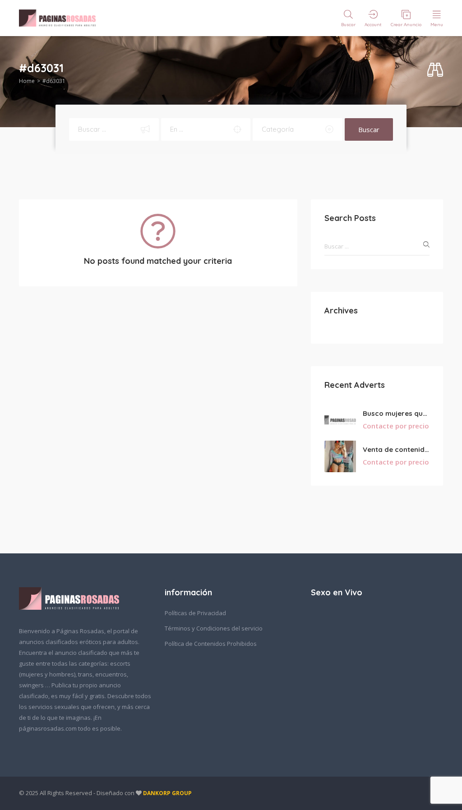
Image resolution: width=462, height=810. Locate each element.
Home (27, 81)
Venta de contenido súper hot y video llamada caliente (396, 449)
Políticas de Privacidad (195, 613)
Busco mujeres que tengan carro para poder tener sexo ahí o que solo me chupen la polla (396, 413)
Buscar (368, 129)
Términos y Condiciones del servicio (214, 628)
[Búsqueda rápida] (435, 70)
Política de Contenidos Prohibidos (211, 644)
